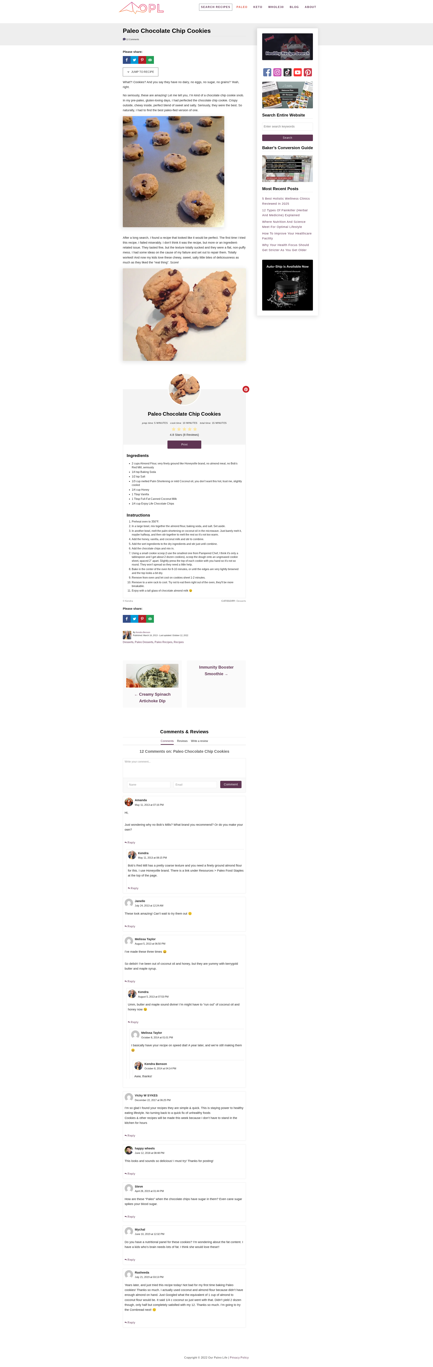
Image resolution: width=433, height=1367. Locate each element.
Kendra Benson (143, 632)
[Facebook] (267, 69)
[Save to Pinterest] (142, 60)
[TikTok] (287, 69)
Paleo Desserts (144, 642)
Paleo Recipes (163, 642)
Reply (131, 842)
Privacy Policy (239, 1357)
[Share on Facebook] (127, 60)
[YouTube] (298, 69)
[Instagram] (277, 69)
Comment (231, 784)
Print (184, 444)
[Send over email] (150, 60)
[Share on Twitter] (134, 60)
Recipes (179, 642)
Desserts (128, 642)
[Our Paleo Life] (141, 8)
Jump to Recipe (142, 71)
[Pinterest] (308, 69)
